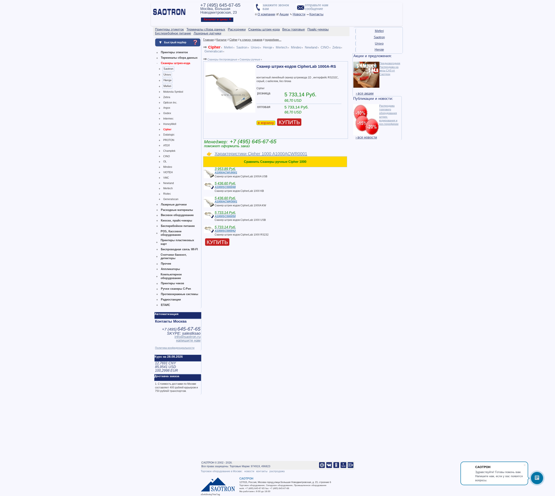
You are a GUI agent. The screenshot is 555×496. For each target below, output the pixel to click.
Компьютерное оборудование (171, 276)
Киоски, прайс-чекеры (176, 220)
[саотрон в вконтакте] (329, 467)
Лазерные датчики (174, 204)
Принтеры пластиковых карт (177, 242)
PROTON (168, 140)
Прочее (166, 263)
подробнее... (273, 39)
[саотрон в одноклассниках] (336, 467)
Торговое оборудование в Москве (221, 471)
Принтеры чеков (172, 283)
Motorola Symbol (173, 91)
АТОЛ (166, 145)
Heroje (167, 80)
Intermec (168, 118)
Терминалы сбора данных (179, 57)
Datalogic (169, 134)
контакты (262, 471)
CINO (166, 156)
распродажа (277, 471)
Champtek (169, 150)
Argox (166, 107)
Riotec (167, 193)
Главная (208, 39)
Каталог (221, 39)
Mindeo (167, 166)
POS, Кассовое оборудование (171, 233)
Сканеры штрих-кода (175, 63)
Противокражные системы (179, 294)
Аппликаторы (170, 269)
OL (165, 161)
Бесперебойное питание (178, 226)
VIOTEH (168, 172)
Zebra (166, 97)
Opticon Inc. (170, 102)
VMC (166, 177)
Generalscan (170, 199)
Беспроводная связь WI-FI (179, 249)
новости (249, 471)
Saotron (168, 68)
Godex (167, 113)
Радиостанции (171, 299)
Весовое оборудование (177, 215)
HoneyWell (169, 124)
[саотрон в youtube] (343, 467)
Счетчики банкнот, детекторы (174, 256)
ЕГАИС (165, 305)
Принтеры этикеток (174, 52)
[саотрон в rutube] (350, 467)
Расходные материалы (177, 210)
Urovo (167, 74)
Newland (168, 183)
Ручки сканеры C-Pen (176, 288)
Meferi (167, 86)
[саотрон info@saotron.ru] (322, 467)
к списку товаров (251, 39)
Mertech (168, 188)
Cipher (167, 129)
